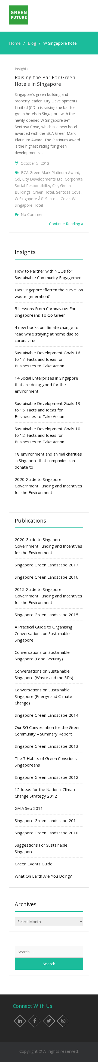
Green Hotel (43, 192)
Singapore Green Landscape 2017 (46, 564)
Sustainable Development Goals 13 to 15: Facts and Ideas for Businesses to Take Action (47, 410)
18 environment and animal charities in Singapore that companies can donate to (48, 460)
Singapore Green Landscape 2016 (46, 577)
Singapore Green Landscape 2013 (46, 746)
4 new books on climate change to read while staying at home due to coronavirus (47, 334)
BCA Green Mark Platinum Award (50, 172)
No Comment (33, 214)
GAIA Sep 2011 (29, 808)
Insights (21, 68)
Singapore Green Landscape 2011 (46, 820)
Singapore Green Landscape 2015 (46, 614)
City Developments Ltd (42, 179)
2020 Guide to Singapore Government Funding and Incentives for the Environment (48, 486)
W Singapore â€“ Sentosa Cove (42, 198)
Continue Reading (65, 223)
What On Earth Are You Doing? (43, 876)
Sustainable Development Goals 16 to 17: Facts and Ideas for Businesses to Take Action (47, 359)
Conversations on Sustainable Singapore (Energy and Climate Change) (43, 696)
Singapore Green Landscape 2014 (46, 715)
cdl (17, 179)
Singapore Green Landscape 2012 (46, 777)
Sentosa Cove (68, 192)
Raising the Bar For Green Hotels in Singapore (45, 80)
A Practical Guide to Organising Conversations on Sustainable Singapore (43, 633)
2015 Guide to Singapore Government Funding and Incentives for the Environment (48, 596)
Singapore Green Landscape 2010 (46, 832)
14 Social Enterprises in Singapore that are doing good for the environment (46, 384)
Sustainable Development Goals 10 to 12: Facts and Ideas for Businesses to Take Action (47, 435)
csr (55, 185)
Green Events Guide (34, 863)
